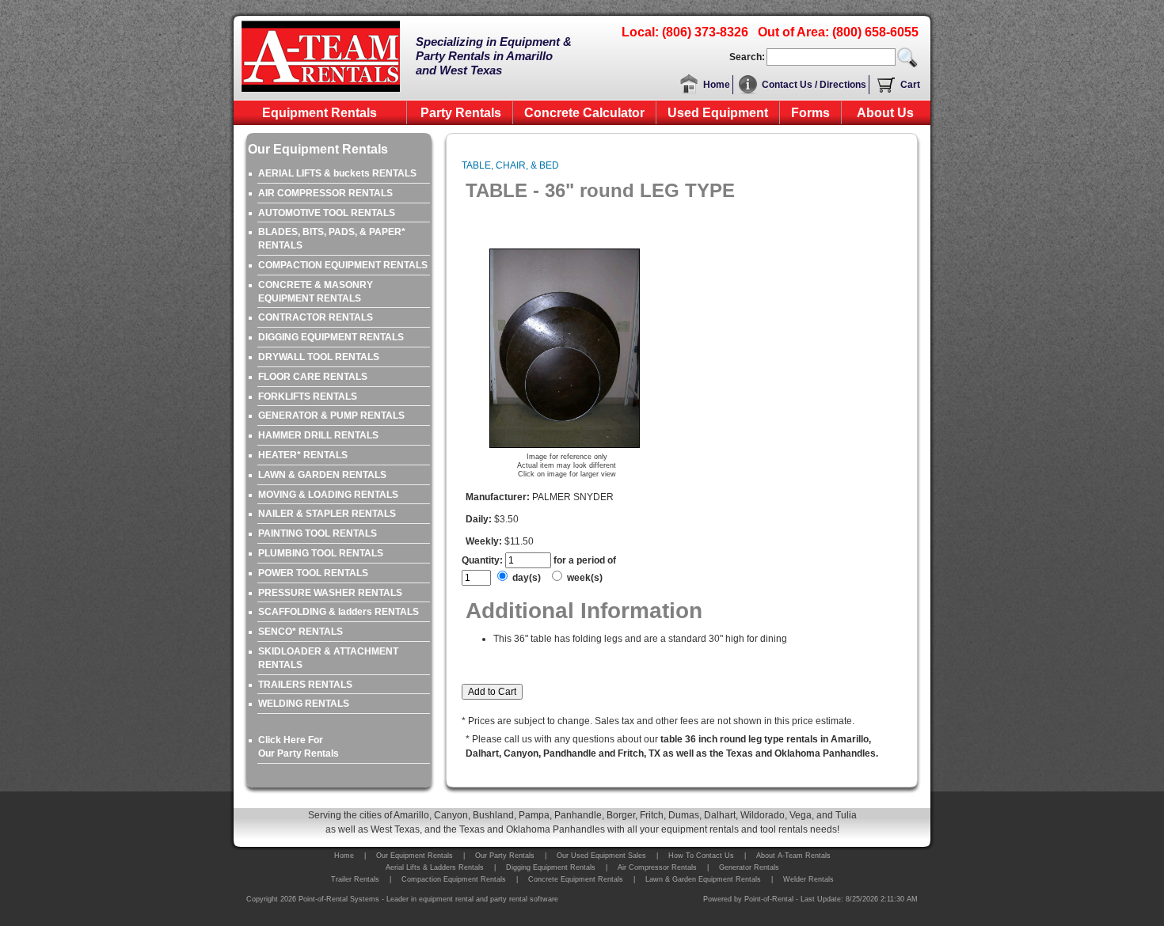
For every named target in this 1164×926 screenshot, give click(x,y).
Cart (910, 84)
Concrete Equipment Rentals (575, 879)
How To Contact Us (701, 856)
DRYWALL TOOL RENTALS (318, 356)
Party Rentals (460, 113)
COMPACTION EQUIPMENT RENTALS (343, 265)
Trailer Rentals (355, 879)
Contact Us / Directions (814, 84)
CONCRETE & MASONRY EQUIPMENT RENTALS (315, 291)
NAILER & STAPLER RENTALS (327, 513)
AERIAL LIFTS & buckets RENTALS (337, 173)
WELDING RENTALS (303, 703)
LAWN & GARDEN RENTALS (322, 474)
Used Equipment (718, 113)
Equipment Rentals (319, 113)
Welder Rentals (808, 879)
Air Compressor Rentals (657, 867)
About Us (885, 113)
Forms (810, 113)
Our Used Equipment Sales (601, 856)
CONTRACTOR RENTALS (315, 317)
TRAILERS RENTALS (305, 684)
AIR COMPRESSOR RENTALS (325, 193)
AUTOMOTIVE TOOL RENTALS (326, 212)
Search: (747, 57)
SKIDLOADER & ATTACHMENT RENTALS (328, 658)
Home (716, 84)
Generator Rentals (749, 867)
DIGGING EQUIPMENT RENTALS (331, 337)
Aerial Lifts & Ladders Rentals (435, 867)
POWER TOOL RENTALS (313, 573)
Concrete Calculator (584, 113)
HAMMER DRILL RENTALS (318, 435)
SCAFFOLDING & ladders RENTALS (338, 611)
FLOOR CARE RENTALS (312, 376)
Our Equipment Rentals (414, 856)
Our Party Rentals (504, 856)
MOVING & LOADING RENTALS (328, 494)
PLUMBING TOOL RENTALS (320, 553)
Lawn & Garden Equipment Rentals (703, 879)
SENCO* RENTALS (300, 631)
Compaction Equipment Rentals (453, 879)
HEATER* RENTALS (303, 455)
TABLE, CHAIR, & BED (510, 165)
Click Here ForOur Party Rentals (298, 746)
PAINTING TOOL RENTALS (317, 533)
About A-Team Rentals (793, 856)
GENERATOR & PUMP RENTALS (331, 415)
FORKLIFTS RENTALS (307, 396)
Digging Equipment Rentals (550, 867)
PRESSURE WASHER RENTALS (330, 592)
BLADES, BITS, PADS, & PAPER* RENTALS (331, 238)
